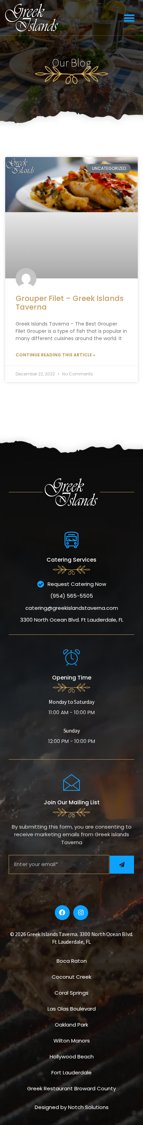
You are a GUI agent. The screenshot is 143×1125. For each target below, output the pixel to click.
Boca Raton (72, 960)
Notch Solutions (88, 1107)
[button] (129, 17)
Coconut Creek (71, 976)
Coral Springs (71, 992)
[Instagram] (80, 912)
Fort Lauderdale (71, 1072)
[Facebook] (62, 912)
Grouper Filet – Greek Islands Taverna (70, 302)
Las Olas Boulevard (72, 1008)
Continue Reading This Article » (55, 355)
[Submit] (121, 864)
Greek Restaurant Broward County (71, 1088)
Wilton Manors (71, 1040)
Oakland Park (71, 1024)
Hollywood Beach (72, 1056)
